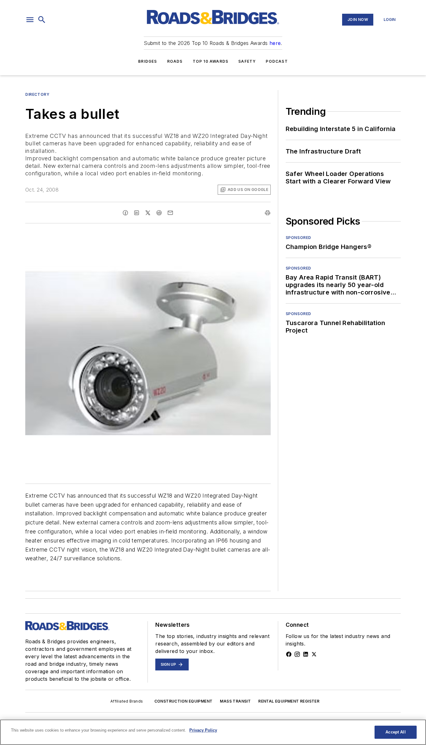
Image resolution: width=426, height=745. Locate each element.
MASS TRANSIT (235, 701)
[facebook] (125, 213)
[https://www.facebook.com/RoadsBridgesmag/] (289, 654)
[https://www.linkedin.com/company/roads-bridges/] (306, 654)
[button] (30, 19)
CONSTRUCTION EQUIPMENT (183, 701)
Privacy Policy (203, 730)
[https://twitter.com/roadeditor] (314, 654)
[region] (213, 732)
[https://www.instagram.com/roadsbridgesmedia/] (297, 654)
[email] (170, 213)
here (275, 43)
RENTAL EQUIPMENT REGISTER (288, 701)
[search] (41, 19)
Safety (247, 61)
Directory (37, 94)
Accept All (395, 732)
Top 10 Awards (211, 61)
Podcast (277, 61)
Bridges (147, 61)
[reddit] (159, 213)
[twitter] (148, 213)
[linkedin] (136, 213)
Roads (175, 61)
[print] (267, 213)
